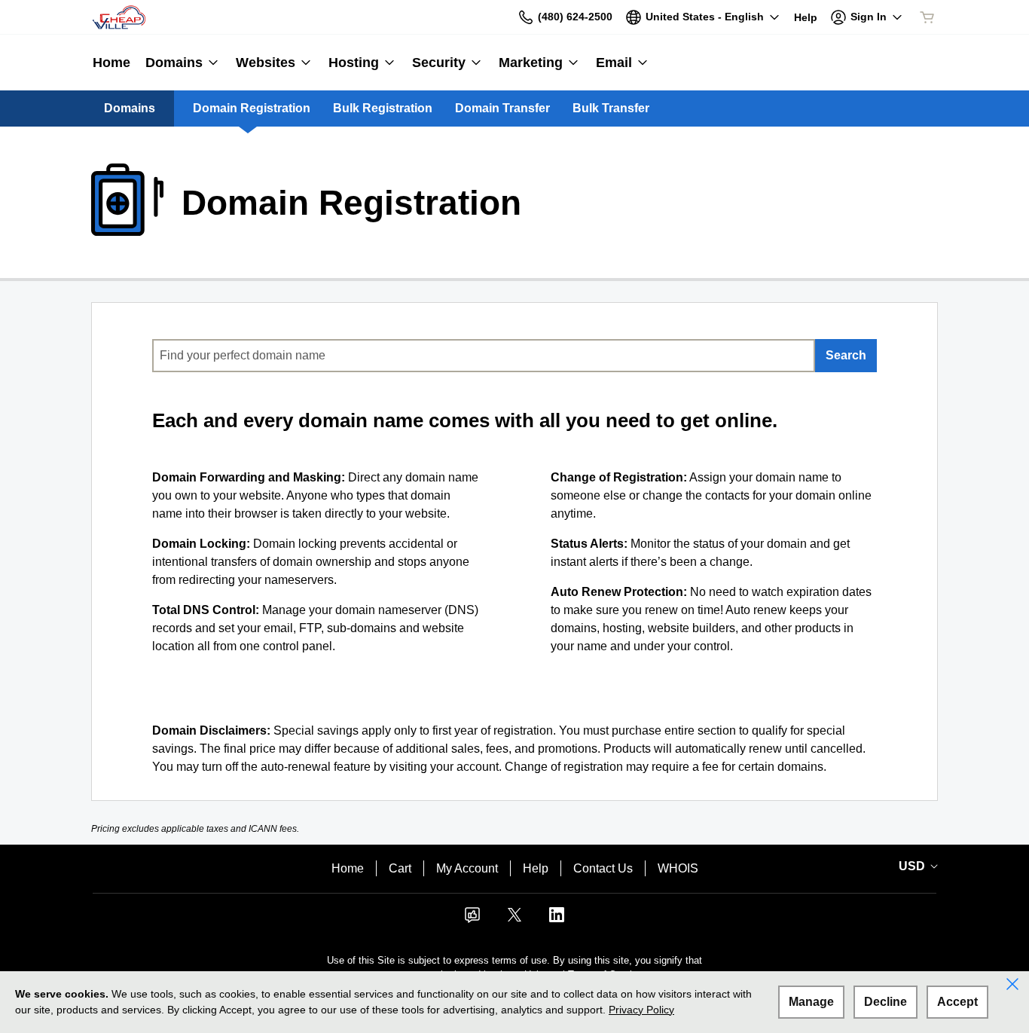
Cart (400, 868)
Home (347, 868)
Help (535, 868)
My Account (467, 868)
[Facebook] (472, 919)
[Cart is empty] (927, 17)
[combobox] (484, 356)
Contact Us (603, 868)
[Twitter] (514, 919)
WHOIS (678, 868)
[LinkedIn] (557, 919)
